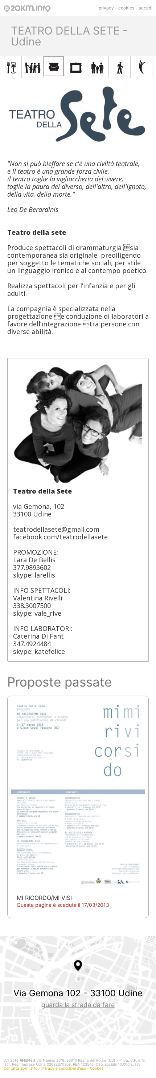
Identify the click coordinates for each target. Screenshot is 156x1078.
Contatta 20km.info (20, 1068)
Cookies (96, 1068)
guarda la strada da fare (78, 1005)
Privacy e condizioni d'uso (63, 1068)
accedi (145, 8)
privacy (106, 8)
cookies (126, 8)
